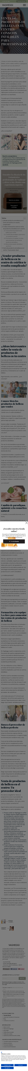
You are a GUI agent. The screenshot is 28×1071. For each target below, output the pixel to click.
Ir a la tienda (15, 541)
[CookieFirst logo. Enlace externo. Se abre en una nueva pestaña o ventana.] (1, 1052)
